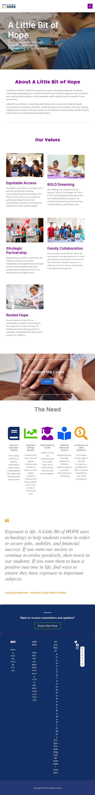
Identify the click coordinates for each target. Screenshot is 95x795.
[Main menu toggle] (90, 6)
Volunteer (55, 763)
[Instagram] (77, 648)
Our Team (57, 679)
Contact (55, 771)
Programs (56, 743)
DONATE (47, 381)
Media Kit (57, 718)
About (55, 649)
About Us (57, 661)
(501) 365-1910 (34, 656)
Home (55, 643)
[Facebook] (77, 645)
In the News (57, 698)
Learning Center (55, 753)
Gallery (57, 733)
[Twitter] (75, 641)
